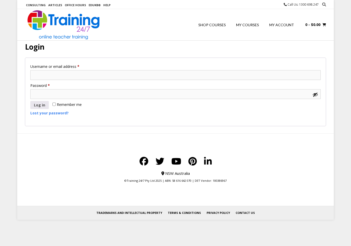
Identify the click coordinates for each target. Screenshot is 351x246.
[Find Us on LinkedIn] (208, 161)
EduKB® (95, 5)
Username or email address (62, 66)
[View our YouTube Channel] (176, 161)
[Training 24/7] (63, 24)
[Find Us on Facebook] (144, 161)
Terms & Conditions (184, 213)
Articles (55, 5)
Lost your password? (49, 113)
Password (47, 85)
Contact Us (245, 213)
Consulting (36, 5)
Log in (39, 105)
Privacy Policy (218, 213)
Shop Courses (212, 25)
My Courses (247, 25)
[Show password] (315, 94)
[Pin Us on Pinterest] (192, 161)
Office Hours (75, 5)
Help (106, 5)
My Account (281, 25)
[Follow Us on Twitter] (159, 161)
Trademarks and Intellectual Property (129, 213)
